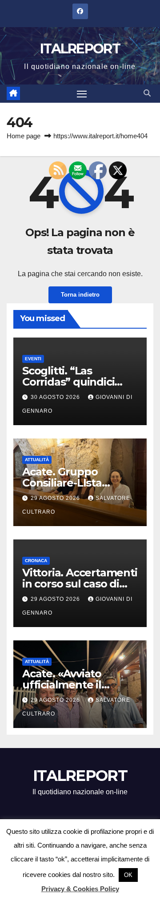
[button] (147, 93)
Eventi (33, 358)
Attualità (37, 459)
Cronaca (36, 560)
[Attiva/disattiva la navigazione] (82, 94)
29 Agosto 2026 (56, 498)
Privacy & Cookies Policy (80, 889)
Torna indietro (80, 294)
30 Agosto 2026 (56, 397)
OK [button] (128, 875)
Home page (23, 136)
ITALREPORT (80, 48)
